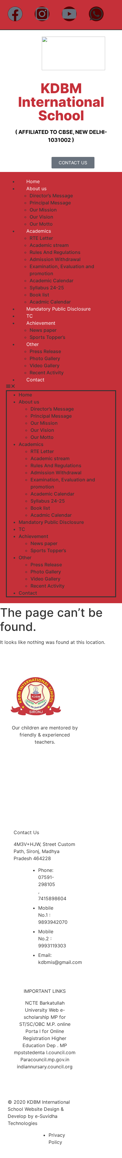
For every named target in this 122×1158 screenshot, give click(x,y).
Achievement (40, 323)
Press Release (45, 351)
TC (29, 316)
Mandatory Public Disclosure (58, 309)
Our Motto (41, 224)
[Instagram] (42, 13)
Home (33, 181)
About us (36, 188)
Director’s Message (51, 196)
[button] (61, 386)
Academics (38, 231)
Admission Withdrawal (55, 259)
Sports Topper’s (47, 337)
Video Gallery (45, 365)
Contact (35, 380)
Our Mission (43, 210)
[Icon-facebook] (25, 764)
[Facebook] (15, 13)
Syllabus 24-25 (47, 288)
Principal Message (50, 203)
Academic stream (49, 245)
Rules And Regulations (55, 252)
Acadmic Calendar (50, 302)
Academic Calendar (51, 280)
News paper (43, 330)
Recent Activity (47, 372)
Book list (39, 295)
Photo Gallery (45, 358)
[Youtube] (69, 13)
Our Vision (41, 217)
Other (32, 344)
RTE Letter (41, 238)
